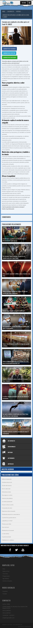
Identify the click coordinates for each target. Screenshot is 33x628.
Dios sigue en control (7, 495)
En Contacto (11, 11)
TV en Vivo (5, 574)
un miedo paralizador (7, 501)
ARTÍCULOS (11, 464)
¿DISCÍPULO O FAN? (7, 521)
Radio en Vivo (6, 571)
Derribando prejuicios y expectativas (11, 514)
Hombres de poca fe (7, 482)
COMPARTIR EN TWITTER (9, 53)
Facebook (5, 591)
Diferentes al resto (6, 492)
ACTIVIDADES (11, 458)
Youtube (5, 594)
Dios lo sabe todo (6, 489)
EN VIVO (24, 3)
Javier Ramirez (28, 626)
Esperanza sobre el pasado (8, 511)
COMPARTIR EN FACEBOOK (9, 49)
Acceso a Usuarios (7, 581)
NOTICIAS (10, 452)
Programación (6, 576)
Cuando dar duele (6, 537)
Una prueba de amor (7, 508)
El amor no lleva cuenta (7, 505)
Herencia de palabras (7, 498)
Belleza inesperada (6, 479)
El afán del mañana (7, 485)
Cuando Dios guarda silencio (9, 517)
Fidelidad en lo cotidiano (8, 540)
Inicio (4, 569)
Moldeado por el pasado (8, 530)
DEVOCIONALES (11, 446)
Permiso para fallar (6, 524)
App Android (6, 578)
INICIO (3, 11)
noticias (18, 11)
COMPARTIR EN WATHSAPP (9, 57)
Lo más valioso (5, 533)
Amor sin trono (5, 527)
